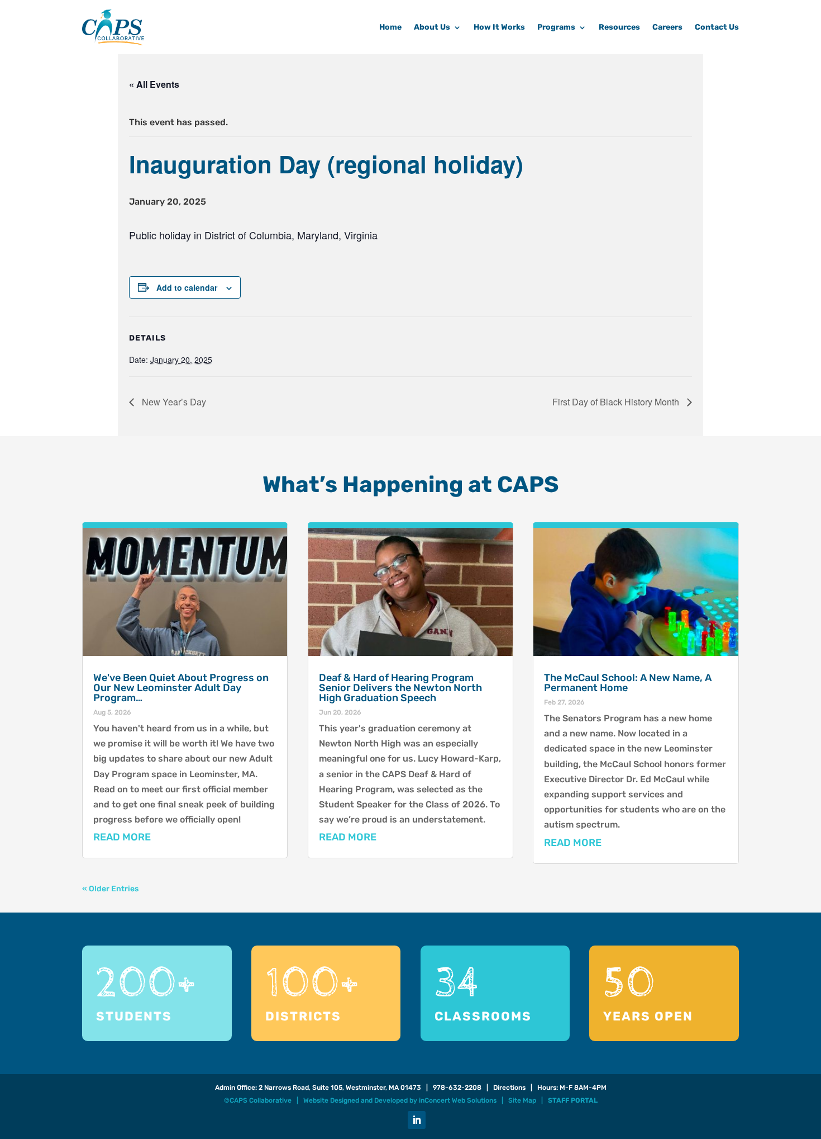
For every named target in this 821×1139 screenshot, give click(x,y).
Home (390, 27)
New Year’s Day (173, 401)
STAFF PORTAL (573, 1100)
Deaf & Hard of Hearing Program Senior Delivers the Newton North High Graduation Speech (400, 688)
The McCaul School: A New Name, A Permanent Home (628, 683)
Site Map (522, 1100)
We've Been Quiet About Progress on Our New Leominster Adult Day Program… (181, 688)
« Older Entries (110, 889)
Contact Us (717, 27)
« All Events (154, 84)
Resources (619, 27)
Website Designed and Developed (355, 1100)
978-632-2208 (457, 1087)
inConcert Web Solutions (458, 1100)
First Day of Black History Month (616, 401)
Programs (556, 27)
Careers (667, 27)
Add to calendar (186, 287)
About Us (432, 27)
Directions (509, 1087)
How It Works (499, 27)
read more (122, 837)
